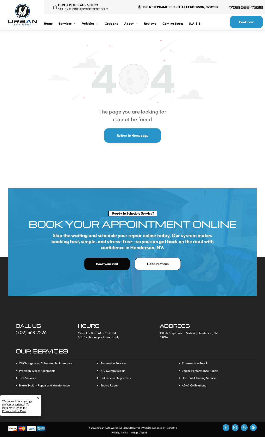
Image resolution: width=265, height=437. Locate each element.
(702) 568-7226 (246, 7)
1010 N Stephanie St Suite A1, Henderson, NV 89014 (180, 7)
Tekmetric (171, 427)
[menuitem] (51, 24)
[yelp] (244, 428)
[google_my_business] (253, 428)
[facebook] (226, 428)
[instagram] (235, 428)
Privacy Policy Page (14, 411)
